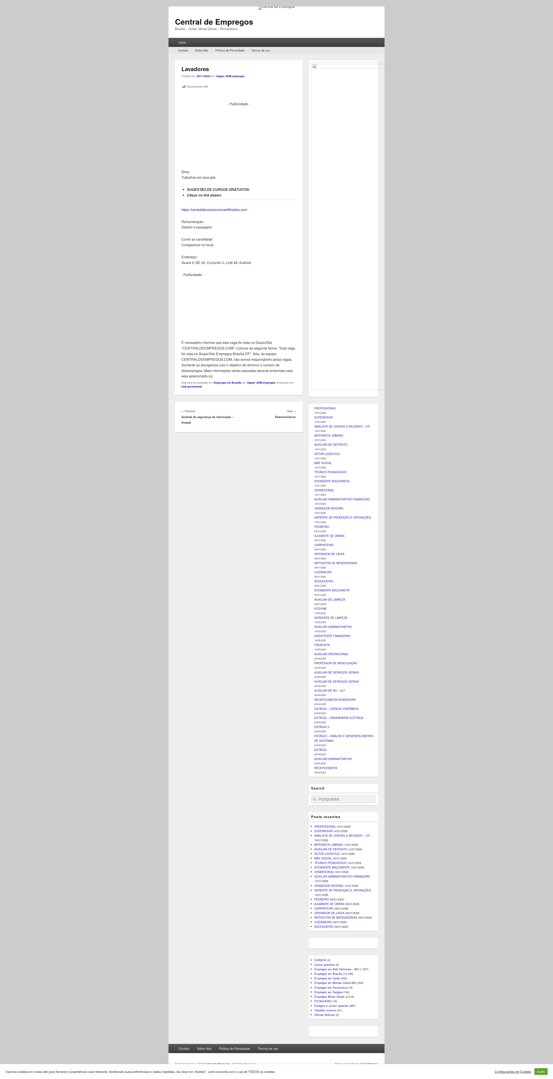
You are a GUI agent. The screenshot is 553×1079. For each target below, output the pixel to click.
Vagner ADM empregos (230, 76)
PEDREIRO (321, 527)
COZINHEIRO (323, 572)
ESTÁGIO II (321, 727)
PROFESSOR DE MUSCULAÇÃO (335, 663)
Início (182, 42)
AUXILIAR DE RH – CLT (329, 690)
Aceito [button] (541, 1071)
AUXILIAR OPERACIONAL (331, 654)
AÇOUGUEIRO (323, 581)
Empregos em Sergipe (328, 992)
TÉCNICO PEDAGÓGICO (330, 472)
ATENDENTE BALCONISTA (332, 481)
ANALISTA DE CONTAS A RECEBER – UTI (342, 426)
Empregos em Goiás (327, 978)
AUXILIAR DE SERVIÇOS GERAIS (336, 672)
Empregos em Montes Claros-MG (335, 983)
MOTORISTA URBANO (328, 435)
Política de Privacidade (229, 50)
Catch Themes (369, 1064)
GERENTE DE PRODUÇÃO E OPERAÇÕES (342, 517)
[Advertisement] (238, 137)
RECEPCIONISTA (325, 768)
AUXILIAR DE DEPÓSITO (330, 444)
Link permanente (191, 386)
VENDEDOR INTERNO (328, 508)
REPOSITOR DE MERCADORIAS (335, 563)
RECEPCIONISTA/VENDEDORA (335, 700)
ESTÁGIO (320, 750)
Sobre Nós (201, 50)
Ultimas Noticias (324, 1015)
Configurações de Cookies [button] (513, 1072)
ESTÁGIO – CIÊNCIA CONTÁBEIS (336, 709)
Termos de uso (260, 50)
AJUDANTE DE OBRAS (329, 536)
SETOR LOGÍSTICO (327, 454)
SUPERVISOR (323, 417)
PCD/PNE (320, 609)
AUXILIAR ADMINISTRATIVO (333, 627)
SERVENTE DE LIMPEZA (330, 618)
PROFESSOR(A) (325, 408)
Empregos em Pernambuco (331, 987)
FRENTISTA (322, 645)
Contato (183, 50)
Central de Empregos (214, 21)
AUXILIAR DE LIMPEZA (329, 599)
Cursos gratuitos (324, 964)
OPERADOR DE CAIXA (329, 554)
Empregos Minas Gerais (329, 996)
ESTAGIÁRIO (323, 1001)
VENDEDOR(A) (324, 490)
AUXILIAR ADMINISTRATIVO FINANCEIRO (342, 499)
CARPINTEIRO (324, 545)
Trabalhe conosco (325, 1010)
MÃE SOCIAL (323, 463)
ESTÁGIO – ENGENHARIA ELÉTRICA (338, 718)
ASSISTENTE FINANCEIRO (332, 636)
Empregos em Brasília (227, 383)
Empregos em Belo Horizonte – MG (336, 969)
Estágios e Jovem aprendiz (331, 1006)
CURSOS (320, 960)
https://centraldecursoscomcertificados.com (214, 209)
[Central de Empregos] (277, 6)
